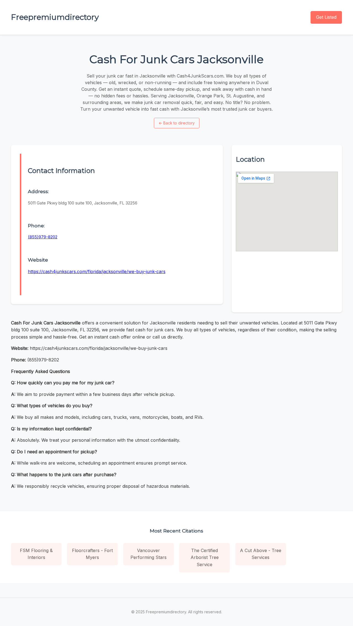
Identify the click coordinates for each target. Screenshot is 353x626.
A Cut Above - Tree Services (260, 554)
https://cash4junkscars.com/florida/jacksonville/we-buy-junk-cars (96, 271)
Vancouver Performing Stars (148, 554)
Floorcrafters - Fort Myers (92, 554)
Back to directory (177, 123)
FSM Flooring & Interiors (36, 554)
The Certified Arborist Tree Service (205, 557)
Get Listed (326, 17)
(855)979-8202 (42, 236)
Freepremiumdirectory (55, 17)
